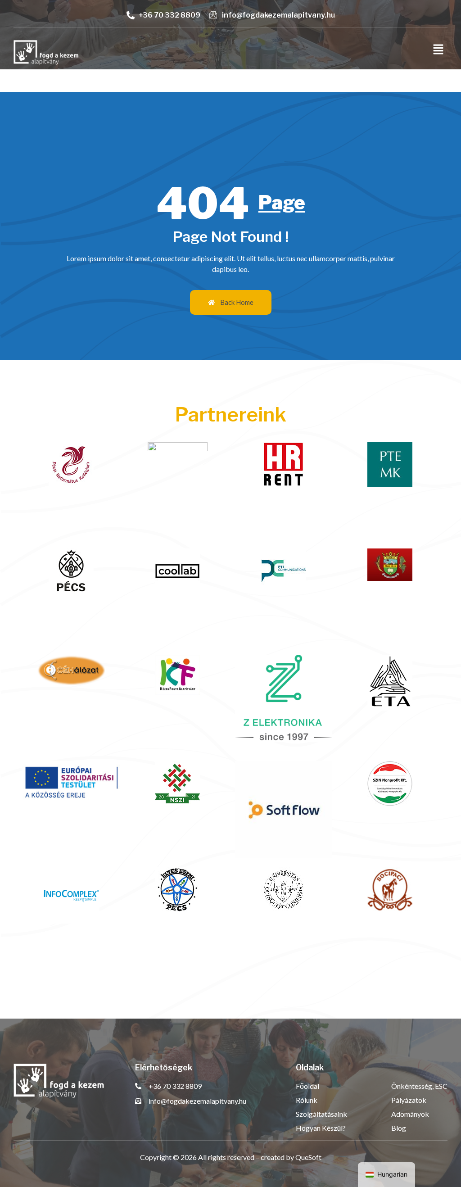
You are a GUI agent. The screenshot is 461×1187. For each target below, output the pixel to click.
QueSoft (308, 1157)
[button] (438, 49)
